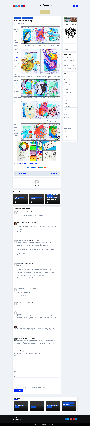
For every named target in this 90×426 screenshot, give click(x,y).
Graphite (66, 100)
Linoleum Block (67, 106)
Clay (16, 197)
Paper (65, 120)
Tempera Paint (67, 128)
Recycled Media (67, 122)
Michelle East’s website (39, 273)
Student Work (20, 197)
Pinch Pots (70, 63)
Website (15, 382)
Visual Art (17, 198)
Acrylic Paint (49, 194)
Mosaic (65, 114)
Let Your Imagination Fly (36, 409)
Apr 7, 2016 (22, 202)
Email (15, 376)
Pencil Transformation (21, 173)
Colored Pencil (67, 92)
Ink (64, 103)
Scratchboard (66, 125)
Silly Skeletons (54, 173)
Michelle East (20, 222)
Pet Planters (17, 200)
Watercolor (33, 198)
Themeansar (57, 424)
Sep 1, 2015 (38, 202)
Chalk (65, 86)
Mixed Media (55, 194)
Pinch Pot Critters (70, 60)
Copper (65, 95)
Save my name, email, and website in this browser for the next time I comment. (30, 387)
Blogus (52, 424)
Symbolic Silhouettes (35, 200)
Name (15, 371)
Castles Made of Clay (71, 65)
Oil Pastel (66, 117)
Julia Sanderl (45, 5)
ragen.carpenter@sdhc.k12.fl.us (23, 256)
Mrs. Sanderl (66, 79)
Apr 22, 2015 (54, 202)
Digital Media (66, 98)
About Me (71, 57)
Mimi (65, 60)
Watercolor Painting (23, 21)
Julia (18, 23)
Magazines (66, 109)
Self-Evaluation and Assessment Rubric (28, 163)
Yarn (65, 136)
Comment (16, 355)
